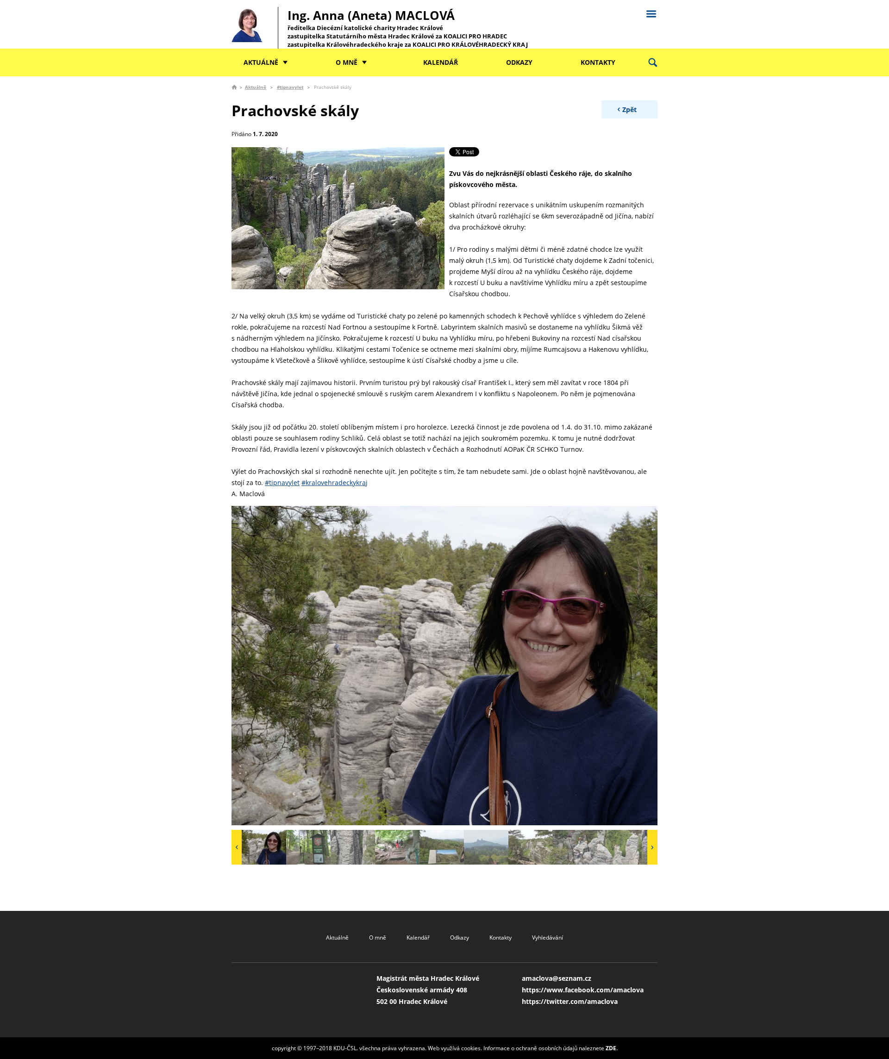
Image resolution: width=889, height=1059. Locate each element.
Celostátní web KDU (651, 12)
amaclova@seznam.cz (556, 978)
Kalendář (440, 62)
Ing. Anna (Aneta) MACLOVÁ (408, 28)
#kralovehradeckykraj (334, 482)
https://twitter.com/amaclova (570, 1001)
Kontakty (598, 62)
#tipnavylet (290, 87)
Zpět (629, 109)
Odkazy (519, 62)
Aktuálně (261, 62)
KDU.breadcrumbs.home (234, 87)
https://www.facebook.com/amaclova (583, 989)
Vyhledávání (547, 937)
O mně (346, 62)
